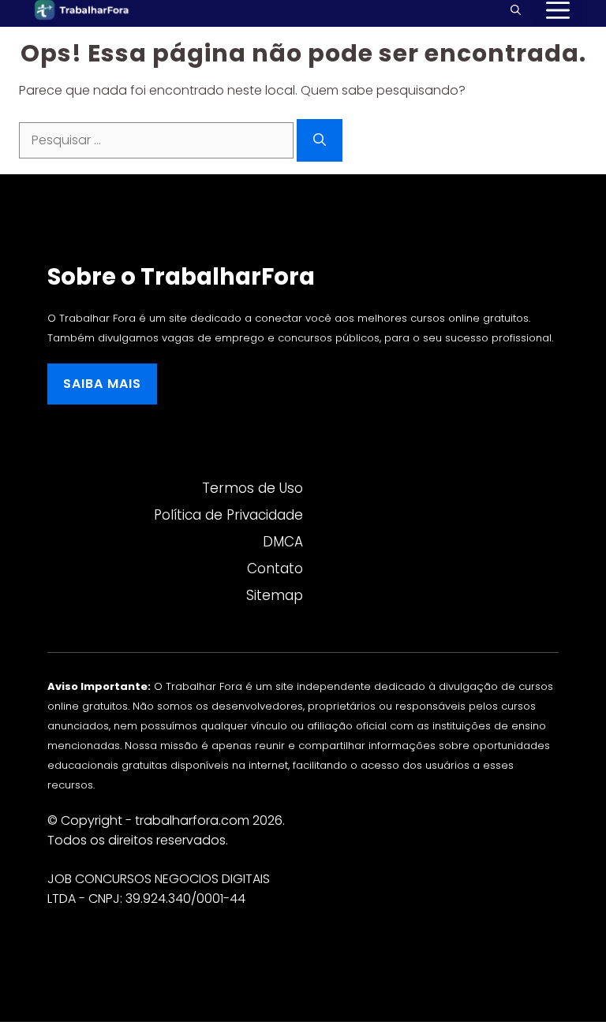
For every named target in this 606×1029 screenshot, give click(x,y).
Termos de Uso (252, 488)
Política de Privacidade (228, 514)
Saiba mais (102, 384)
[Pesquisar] (319, 140)
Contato (275, 568)
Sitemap (274, 595)
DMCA (283, 541)
